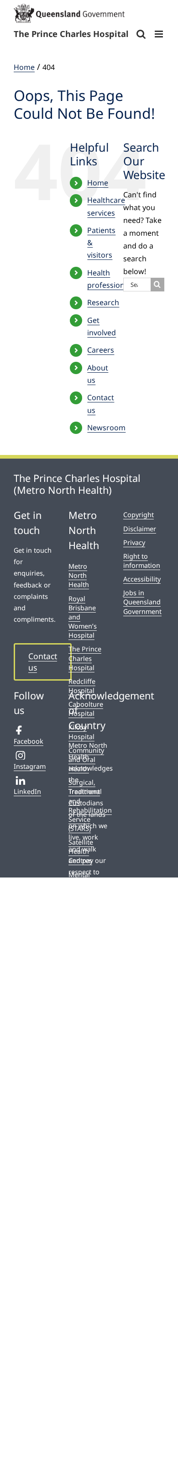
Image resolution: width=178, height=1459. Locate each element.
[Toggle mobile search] (141, 34)
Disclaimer (139, 528)
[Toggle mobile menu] (159, 34)
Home (97, 183)
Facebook (28, 741)
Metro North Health (78, 575)
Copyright (138, 514)
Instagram (30, 766)
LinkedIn (27, 791)
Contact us (42, 661)
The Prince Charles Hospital (84, 658)
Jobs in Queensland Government (142, 601)
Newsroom (106, 428)
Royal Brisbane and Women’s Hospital (82, 617)
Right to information (141, 561)
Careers (100, 350)
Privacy (134, 542)
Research (103, 302)
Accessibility (142, 579)
